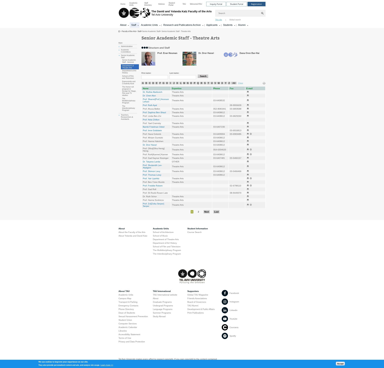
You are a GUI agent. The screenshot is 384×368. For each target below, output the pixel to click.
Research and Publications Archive (182, 25)
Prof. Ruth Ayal (150, 105)
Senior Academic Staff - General (129, 61)
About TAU (124, 291)
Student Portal (172, 4)
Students (227, 25)
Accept (340, 363)
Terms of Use (124, 338)
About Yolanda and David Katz (132, 236)
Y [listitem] (225, 83)
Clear (240, 83)
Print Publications (195, 313)
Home (122, 4)
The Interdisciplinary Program (128, 108)
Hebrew (161, 4)
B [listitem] (146, 83)
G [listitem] (163, 83)
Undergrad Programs (163, 305)
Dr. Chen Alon (149, 95)
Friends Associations (197, 298)
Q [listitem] (198, 83)
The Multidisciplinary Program (128, 101)
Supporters (193, 291)
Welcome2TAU (196, 4)
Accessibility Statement (129, 334)
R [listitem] (201, 83)
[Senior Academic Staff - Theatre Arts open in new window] (248, 92)
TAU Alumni (192, 305)
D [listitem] (153, 83)
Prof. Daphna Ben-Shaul (154, 112)
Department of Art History (129, 72)
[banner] (192, 14)
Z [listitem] (229, 83)
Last (216, 212)
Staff (133, 25)
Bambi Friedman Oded (153, 127)
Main (120, 43)
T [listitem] (208, 83)
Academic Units (133, 4)
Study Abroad (159, 316)
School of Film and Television (128, 77)
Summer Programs (162, 313)
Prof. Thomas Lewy (152, 175)
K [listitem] (177, 83)
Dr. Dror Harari (150, 145)
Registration (256, 4)
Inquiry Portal (216, 4)
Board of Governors (196, 302)
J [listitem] (173, 83)
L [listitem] (181, 83)
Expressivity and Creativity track (128, 82)
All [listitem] (233, 83)
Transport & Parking (127, 302)
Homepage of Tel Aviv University (119, 31)
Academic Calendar (127, 327)
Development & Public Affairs (201, 309)
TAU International (162, 291)
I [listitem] (170, 83)
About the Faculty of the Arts (131, 232)
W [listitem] (219, 83)
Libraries (122, 331)
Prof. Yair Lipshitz (151, 178)
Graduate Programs (162, 302)
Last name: (174, 73)
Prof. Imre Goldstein (152, 130)
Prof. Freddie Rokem (153, 185)
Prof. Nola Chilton (151, 119)
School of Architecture (163, 232)
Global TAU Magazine (197, 295)
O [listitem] (191, 83)
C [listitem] (150, 83)
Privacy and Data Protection (131, 341)
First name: (146, 73)
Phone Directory (126, 309)
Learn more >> (106, 365)
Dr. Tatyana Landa (151, 161)
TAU (184, 4)
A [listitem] (143, 83)
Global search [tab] (235, 20)
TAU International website (165, 295)
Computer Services (127, 323)
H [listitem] (167, 83)
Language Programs (162, 309)
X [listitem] (222, 83)
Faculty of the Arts (129, 31)
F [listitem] (160, 83)
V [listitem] (215, 83)
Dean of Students (126, 313)
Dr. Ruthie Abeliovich (152, 92)
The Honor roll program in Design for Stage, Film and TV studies (129, 91)
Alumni (242, 25)
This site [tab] (218, 20)
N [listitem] (188, 83)
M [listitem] (184, 83)
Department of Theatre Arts (128, 67)
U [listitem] (212, 83)
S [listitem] (205, 83)
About (123, 25)
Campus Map (124, 298)
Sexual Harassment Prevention (133, 316)
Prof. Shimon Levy (151, 171)
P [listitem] (194, 83)
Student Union (125, 320)
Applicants (212, 25)
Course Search (194, 232)
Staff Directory (148, 4)
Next (206, 212)
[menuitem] (122, 4)
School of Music (160, 236)
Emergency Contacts (128, 305)
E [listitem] (156, 83)
